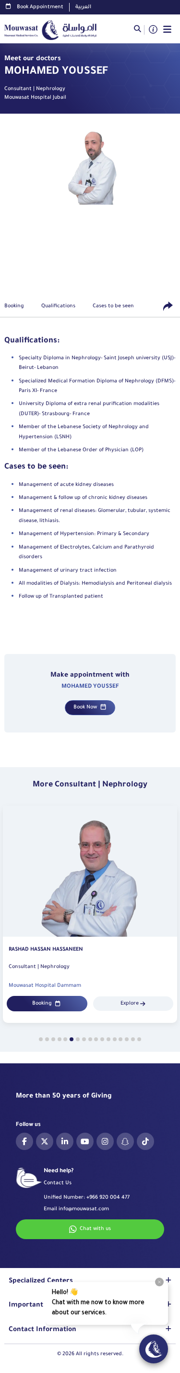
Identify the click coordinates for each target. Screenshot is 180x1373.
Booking (42, 1004)
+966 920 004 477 (108, 1198)
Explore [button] (129, 1004)
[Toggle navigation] (167, 30)
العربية (83, 7)
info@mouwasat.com (84, 1209)
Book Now (85, 707)
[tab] (41, 1039)
